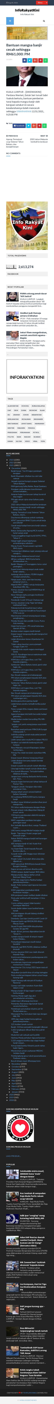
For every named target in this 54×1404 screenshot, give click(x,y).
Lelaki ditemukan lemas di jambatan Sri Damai (27, 640)
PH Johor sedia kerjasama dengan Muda (28, 807)
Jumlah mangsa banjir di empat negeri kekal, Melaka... (27, 937)
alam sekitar (13, 406)
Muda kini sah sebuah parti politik (25, 1035)
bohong (25, 406)
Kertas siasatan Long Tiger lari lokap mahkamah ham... (26, 604)
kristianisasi (13, 423)
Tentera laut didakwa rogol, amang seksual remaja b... (29, 552)
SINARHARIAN (23, 111)
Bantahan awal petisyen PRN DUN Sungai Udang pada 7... (29, 730)
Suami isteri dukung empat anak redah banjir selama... (27, 570)
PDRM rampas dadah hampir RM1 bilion (28, 872)
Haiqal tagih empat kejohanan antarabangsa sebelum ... (23, 542)
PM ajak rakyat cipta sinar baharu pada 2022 (27, 500)
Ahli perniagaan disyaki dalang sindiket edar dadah (27, 914)
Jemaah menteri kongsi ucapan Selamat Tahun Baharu (28, 482)
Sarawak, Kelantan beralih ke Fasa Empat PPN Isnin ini (28, 611)
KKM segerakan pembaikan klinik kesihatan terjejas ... (25, 891)
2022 (11, 462)
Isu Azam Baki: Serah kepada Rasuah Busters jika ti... (26, 849)
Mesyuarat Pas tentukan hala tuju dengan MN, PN (29, 1015)
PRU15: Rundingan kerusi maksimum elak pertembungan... (28, 655)
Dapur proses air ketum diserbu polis (27, 869)
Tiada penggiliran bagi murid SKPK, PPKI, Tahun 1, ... (29, 536)
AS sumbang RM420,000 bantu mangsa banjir (28, 798)
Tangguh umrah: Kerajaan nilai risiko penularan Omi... (26, 787)
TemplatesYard (29, 1393)
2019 (11, 1097)
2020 (11, 1094)
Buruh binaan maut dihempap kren (25, 1061)
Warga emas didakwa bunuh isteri (25, 556)
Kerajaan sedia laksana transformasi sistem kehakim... (26, 490)
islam (42, 410)
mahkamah (39, 423)
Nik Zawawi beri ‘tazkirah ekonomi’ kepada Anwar (32, 1263)
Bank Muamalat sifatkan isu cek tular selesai (26, 477)
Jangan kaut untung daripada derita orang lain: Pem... (29, 777)
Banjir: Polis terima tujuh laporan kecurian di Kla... (29, 886)
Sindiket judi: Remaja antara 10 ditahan (30, 314)
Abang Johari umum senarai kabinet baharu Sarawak (26, 793)
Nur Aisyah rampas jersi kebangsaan (26, 675)
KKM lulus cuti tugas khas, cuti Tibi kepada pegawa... (26, 660)
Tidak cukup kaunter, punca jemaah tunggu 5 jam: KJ (26, 645)
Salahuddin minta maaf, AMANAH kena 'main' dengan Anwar (32, 1174)
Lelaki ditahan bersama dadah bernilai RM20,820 (27, 761)
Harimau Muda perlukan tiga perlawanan (28, 1038)
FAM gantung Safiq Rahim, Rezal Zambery (29, 486)
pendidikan (12, 432)
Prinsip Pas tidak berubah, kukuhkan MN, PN (28, 753)
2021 (11, 465)
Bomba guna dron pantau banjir (24, 701)
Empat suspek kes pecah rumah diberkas (28, 765)
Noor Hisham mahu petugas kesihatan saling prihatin (27, 596)
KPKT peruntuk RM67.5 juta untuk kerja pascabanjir (28, 521)
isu (9, 415)
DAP (9, 410)
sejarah (37, 437)
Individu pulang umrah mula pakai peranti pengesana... (28, 735)
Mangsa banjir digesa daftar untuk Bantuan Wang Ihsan (25, 876)
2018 (11, 1100)
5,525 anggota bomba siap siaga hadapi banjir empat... (28, 1041)
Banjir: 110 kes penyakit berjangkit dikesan (29, 1027)
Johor (26, 415)
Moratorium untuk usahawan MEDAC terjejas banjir (27, 1052)
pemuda (31, 428)
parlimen (21, 428)
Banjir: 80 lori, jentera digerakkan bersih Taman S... (28, 932)
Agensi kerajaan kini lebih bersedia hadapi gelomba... (29, 715)
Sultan (19, 441)
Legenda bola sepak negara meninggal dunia (27, 650)
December (16, 468)
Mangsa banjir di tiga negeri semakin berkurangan (26, 991)
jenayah (16, 415)
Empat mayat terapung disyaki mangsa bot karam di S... (29, 635)
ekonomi (33, 410)
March (14, 1086)
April (14, 1083)
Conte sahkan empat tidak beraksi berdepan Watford (25, 904)
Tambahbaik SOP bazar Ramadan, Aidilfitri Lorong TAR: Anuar (33, 1350)
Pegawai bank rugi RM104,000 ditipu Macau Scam (27, 922)
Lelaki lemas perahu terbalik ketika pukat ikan (28, 705)
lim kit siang (26, 423)
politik (11, 437)
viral (35, 441)
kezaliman (26, 419)
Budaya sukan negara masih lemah (25, 631)
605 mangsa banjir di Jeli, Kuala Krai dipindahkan (26, 844)
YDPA (43, 441)
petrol (36, 432)
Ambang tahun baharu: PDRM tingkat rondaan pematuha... (27, 575)
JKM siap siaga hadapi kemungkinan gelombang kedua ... (26, 1020)
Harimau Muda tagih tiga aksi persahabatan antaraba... (23, 997)
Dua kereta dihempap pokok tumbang (27, 517)
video (27, 441)
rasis (19, 437)
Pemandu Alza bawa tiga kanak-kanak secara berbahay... (27, 1004)
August (15, 1072)
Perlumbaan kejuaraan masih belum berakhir (26, 943)
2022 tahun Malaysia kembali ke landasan (28, 504)
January (15, 1092)
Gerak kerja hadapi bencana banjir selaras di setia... (28, 526)
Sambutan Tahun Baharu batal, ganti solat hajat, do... (29, 665)
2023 (11, 460)
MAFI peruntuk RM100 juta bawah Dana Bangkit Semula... (28, 865)
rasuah (27, 437)
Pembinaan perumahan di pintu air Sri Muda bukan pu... (27, 1010)
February (16, 1089)
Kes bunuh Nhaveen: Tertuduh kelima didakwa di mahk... (27, 772)
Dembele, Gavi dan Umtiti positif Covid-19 (29, 918)
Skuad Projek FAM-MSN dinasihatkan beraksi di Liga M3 (27, 927)
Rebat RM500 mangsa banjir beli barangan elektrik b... (29, 839)
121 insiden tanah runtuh (22, 1024)
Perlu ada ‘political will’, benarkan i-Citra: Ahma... (28, 899)
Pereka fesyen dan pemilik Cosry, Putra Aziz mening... (28, 622)
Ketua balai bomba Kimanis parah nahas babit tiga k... (28, 1046)
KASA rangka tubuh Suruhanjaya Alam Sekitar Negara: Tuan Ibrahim (33, 1372)
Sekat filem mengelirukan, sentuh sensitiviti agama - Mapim (33, 335)
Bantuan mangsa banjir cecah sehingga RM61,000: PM (27, 508)
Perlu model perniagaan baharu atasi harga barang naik (29, 976)
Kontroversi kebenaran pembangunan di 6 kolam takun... (29, 958)
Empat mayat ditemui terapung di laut (27, 758)
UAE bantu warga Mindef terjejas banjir (28, 830)
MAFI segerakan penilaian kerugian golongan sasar (26, 821)
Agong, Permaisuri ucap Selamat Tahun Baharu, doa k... (28, 513)
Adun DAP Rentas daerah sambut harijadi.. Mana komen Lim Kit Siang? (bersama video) (32, 1241)
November (16, 1064)
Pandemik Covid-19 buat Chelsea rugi (27, 600)
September (17, 1069)
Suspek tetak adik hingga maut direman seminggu (28, 855)
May (14, 1080)
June (14, 1078)
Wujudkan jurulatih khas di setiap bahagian (29, 972)
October (16, 1066)
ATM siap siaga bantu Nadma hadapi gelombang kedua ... (26, 881)
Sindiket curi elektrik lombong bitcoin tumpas (27, 743)
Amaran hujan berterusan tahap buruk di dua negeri (28, 495)
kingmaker (38, 419)
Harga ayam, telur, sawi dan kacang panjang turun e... (26, 580)
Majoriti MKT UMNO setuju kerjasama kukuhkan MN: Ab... (27, 585)
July (13, 1075)
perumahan (25, 432)
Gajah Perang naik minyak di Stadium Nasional (26, 981)
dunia (23, 410)
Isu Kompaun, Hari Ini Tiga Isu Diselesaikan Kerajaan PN (33, 1287)
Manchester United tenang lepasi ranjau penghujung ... (28, 617)
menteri (11, 428)
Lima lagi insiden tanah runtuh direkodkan (29, 768)
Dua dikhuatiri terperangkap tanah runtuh (34, 1329)
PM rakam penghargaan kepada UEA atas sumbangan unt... (28, 679)
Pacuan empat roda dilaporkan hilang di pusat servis (27, 811)
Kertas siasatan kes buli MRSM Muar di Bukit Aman (27, 590)
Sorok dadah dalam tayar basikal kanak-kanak (27, 909)
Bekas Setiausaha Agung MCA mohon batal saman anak (27, 531)
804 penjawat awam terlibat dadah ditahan (29, 895)
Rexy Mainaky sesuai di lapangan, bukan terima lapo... (28, 748)
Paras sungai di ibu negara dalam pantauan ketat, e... (29, 710)
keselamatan (13, 419)
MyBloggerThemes (28, 1400)
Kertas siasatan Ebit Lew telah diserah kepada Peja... (27, 953)
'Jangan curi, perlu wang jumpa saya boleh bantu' (29, 725)
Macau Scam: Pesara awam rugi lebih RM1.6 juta (26, 547)
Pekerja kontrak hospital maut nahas (26, 608)
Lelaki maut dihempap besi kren (24, 1001)
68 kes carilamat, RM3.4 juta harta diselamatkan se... (25, 560)
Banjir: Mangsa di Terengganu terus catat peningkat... (29, 565)
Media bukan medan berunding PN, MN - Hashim (28, 720)
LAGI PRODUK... (13, 1156)
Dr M (16, 410)
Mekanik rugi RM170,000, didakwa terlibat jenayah (29, 948)
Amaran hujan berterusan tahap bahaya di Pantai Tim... (29, 782)
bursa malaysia (38, 406)
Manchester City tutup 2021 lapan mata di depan (29, 968)
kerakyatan (37, 415)
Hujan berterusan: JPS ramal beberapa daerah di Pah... (27, 627)
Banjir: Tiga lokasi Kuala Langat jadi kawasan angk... (26, 834)
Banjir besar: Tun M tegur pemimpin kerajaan (26, 472)
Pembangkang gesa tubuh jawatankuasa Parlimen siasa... (28, 1057)
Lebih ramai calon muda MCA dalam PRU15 (29, 739)
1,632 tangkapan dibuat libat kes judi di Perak (27, 1031)
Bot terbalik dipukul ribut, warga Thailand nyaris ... (28, 826)
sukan (10, 441)
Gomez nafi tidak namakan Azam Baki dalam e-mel (27, 986)
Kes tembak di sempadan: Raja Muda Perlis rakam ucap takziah (33, 1196)
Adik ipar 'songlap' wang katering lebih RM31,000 (32, 1217)
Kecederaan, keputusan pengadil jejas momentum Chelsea (27, 963)
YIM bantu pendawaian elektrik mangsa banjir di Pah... (28, 816)
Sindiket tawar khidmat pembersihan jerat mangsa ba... (29, 803)
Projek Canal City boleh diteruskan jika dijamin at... (27, 860)
